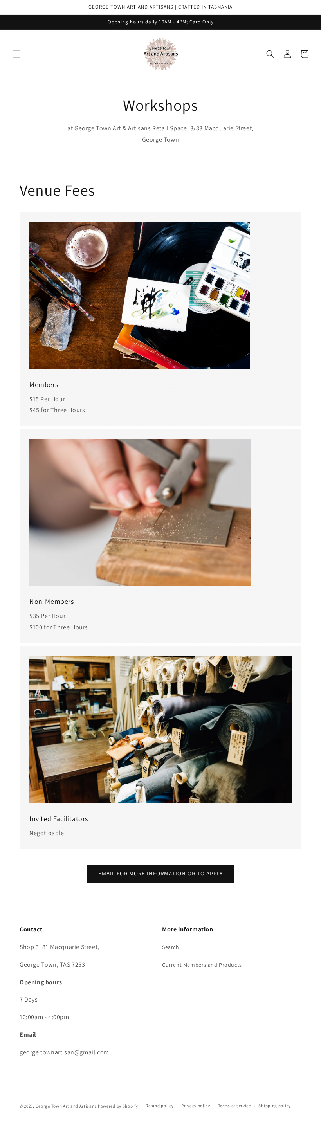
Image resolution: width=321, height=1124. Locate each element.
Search (170, 947)
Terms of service (234, 1105)
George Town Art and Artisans (66, 1106)
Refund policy (159, 1105)
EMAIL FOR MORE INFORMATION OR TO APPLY (160, 873)
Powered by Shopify (118, 1106)
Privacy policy (195, 1105)
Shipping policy (274, 1105)
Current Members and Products (202, 964)
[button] (16, 54)
